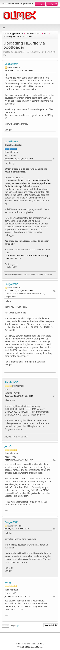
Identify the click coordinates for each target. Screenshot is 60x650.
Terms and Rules (28, 644)
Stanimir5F (11, 382)
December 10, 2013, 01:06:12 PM (18, 396)
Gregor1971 (11, 64)
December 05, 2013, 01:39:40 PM (18, 70)
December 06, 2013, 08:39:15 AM (18, 158)
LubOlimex (11, 141)
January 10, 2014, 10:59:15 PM (17, 596)
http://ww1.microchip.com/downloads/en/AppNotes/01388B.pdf (27, 257)
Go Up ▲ (40, 644)
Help (18, 644)
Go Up (5, 625)
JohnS (8, 446)
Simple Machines (37, 647)
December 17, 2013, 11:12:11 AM (18, 459)
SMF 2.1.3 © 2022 (23, 647)
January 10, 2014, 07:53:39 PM (17, 528)
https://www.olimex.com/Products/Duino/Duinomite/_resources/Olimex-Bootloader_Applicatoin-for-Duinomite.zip (28, 183)
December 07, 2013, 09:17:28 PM (18, 290)
